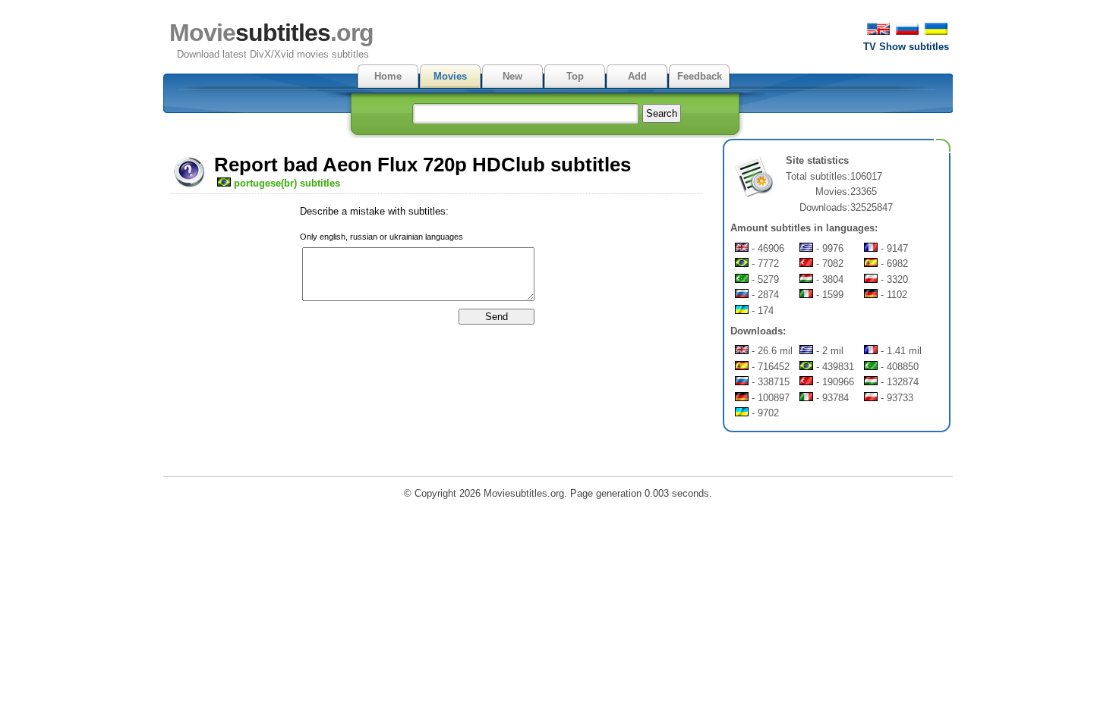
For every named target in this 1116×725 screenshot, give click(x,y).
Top (575, 76)
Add (637, 76)
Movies (450, 76)
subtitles (271, 32)
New (512, 76)
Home (388, 76)
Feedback (699, 76)
